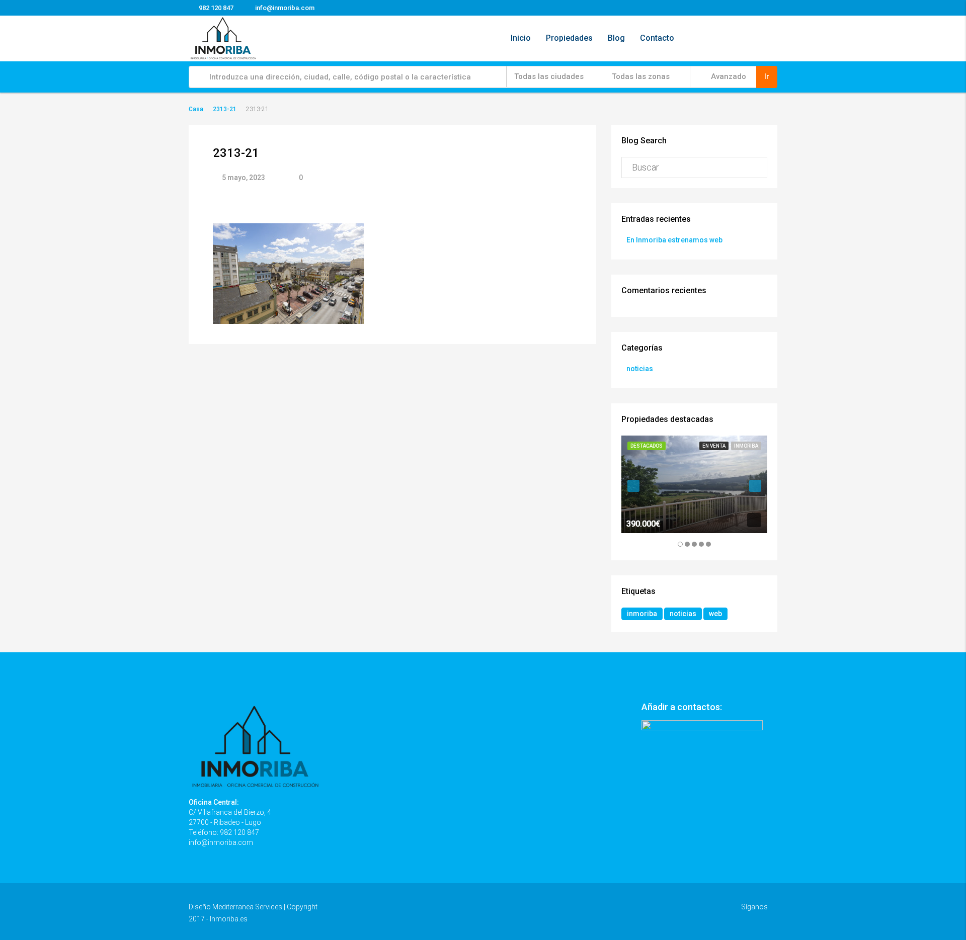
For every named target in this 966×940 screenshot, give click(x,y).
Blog (616, 38)
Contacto (657, 38)
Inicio (521, 38)
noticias (639, 369)
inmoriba (642, 614)
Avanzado (727, 76)
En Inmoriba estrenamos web (674, 240)
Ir (766, 76)
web (715, 614)
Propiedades (569, 38)
